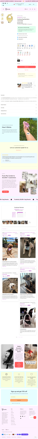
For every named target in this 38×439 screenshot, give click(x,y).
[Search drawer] (30, 9)
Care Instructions (3, 113)
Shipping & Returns (4, 110)
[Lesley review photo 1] (10, 288)
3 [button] (19, 340)
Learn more (5, 191)
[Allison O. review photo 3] (6, 262)
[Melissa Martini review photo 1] (28, 320)
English (3, 432)
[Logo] (7, 9)
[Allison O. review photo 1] (10, 250)
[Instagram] (3, 3)
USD (7, 432)
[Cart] (35, 9)
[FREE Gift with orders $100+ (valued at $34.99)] (19, 4)
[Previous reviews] (18, 85)
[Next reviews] (35, 85)
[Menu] (3, 9)
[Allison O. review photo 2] (3, 262)
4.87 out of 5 (21, 209)
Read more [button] (4, 269)
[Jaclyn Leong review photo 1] (28, 250)
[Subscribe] (35, 420)
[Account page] (32, 9)
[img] (4, 236)
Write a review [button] (19, 219)
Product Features (3, 104)
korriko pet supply (20, 15)
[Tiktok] (7, 3)
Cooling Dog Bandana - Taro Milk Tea (11, 235)
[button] (19, 17)
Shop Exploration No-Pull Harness (19, 368)
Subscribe (19, 403)
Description (2, 95)
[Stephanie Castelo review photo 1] (28, 286)
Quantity (18, 63)
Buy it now (26, 69)
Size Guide (2, 107)
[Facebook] (5, 3)
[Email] (3, 5)
